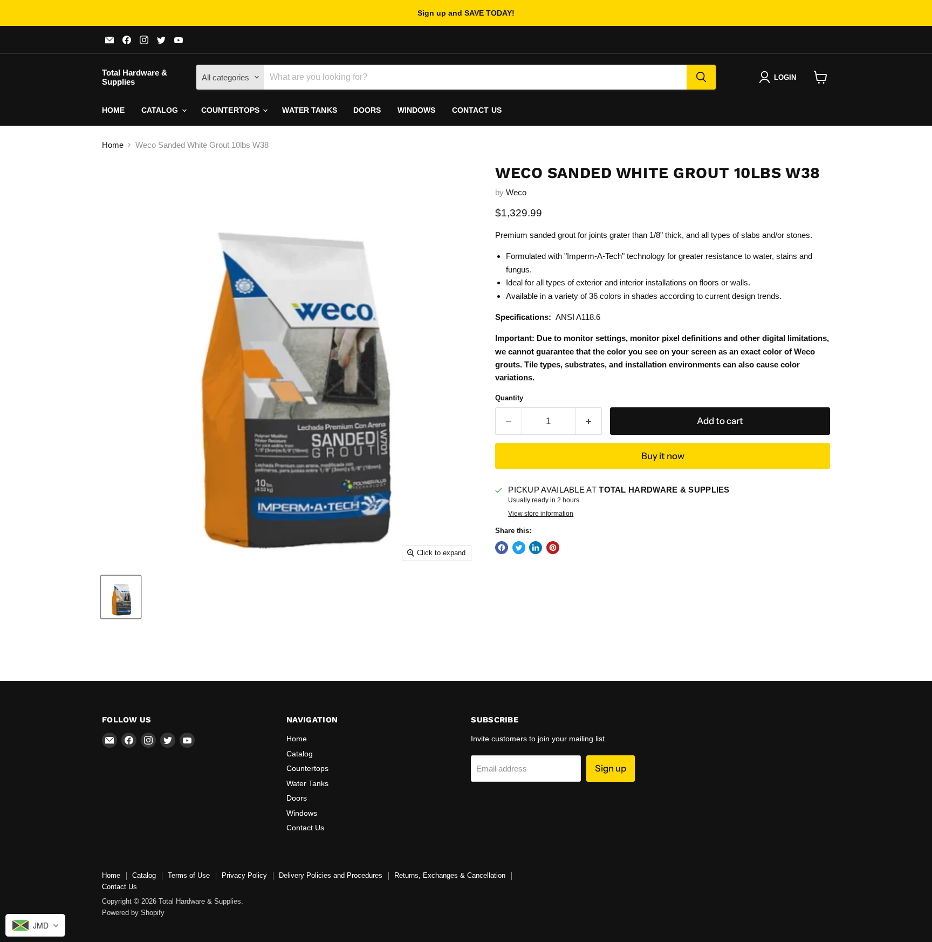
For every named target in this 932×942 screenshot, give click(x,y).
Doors (367, 110)
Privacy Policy (244, 875)
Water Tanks (309, 110)
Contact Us (477, 110)
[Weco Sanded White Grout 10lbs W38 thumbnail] (121, 597)
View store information (540, 513)
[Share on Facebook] (501, 547)
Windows (417, 110)
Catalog (161, 110)
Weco (516, 192)
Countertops (231, 110)
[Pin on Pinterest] (552, 547)
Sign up (610, 768)
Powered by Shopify (133, 913)
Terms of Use (189, 875)
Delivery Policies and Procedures (330, 875)
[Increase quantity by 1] (588, 421)
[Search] (701, 77)
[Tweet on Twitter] (518, 547)
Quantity (509, 398)
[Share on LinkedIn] (535, 547)
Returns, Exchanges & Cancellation (449, 875)
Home (113, 110)
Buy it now (662, 455)
